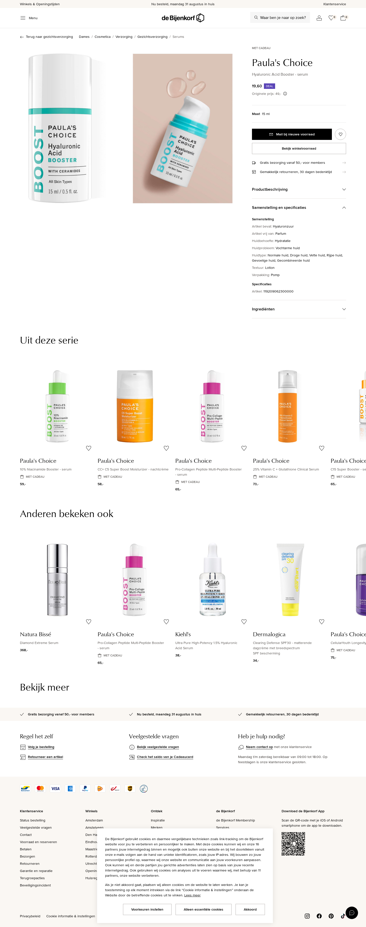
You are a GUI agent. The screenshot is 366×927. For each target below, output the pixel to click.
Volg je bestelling (41, 746)
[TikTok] (343, 916)
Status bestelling (32, 820)
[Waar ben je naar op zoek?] (256, 17)
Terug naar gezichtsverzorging (49, 37)
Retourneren (30, 864)
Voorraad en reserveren (38, 842)
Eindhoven (93, 842)
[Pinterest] (331, 916)
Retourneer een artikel (45, 756)
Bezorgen (27, 856)
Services (222, 827)
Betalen (26, 849)
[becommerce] (143, 791)
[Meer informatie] (285, 94)
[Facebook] (319, 916)
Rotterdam (93, 856)
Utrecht (91, 864)
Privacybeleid (30, 916)
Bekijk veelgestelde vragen (158, 746)
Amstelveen (94, 827)
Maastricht (93, 849)
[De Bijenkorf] (183, 18)
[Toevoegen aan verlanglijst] (340, 134)
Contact (26, 835)
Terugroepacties (32, 878)
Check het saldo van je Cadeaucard (165, 756)
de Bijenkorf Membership (235, 820)
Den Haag (93, 835)
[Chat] (352, 913)
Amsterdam (94, 820)
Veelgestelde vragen (36, 827)
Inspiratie (158, 820)
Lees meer (192, 895)
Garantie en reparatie (36, 871)
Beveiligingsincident (35, 885)
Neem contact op (259, 746)
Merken (157, 827)
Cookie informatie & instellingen (70, 916)
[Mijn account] (319, 18)
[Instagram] (307, 916)
